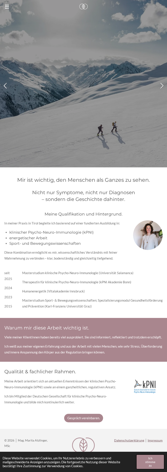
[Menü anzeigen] (7, 6)
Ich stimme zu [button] (150, 462)
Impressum (155, 440)
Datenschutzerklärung (129, 440)
